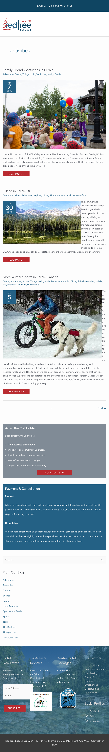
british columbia (86, 281)
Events (6, 595)
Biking (74, 281)
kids (52, 195)
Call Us (42, 5)
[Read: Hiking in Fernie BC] (42, 222)
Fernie (18, 74)
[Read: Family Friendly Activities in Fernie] (54, 114)
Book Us (67, 5)
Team (5, 621)
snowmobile (33, 284)
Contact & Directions (95, 669)
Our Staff (89, 680)
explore (37, 195)
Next (102, 408)
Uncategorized (10, 637)
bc (68, 281)
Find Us (55, 5)
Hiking (45, 195)
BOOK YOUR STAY (54, 472)
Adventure (8, 74)
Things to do (28, 74)
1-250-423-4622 (93, 665)
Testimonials (91, 692)
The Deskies (9, 627)
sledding (22, 284)
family (50, 74)
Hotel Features (10, 606)
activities (41, 74)
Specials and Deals (12, 611)
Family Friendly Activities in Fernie (28, 70)
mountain (60, 195)
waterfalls (81, 195)
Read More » (16, 173)
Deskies (7, 590)
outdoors (70, 195)
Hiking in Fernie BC (17, 191)
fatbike (99, 281)
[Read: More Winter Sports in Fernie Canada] (52, 324)
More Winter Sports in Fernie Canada (30, 277)
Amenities (8, 585)
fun (4, 284)
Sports (25, 281)
